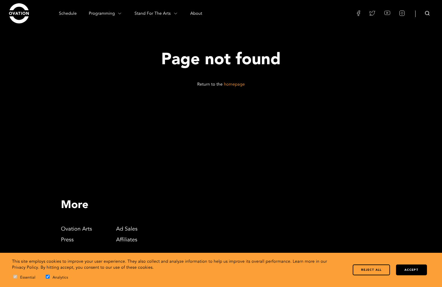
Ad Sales (126, 229)
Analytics (60, 278)
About (196, 14)
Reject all (371, 270)
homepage (234, 85)
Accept (411, 270)
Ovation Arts (76, 229)
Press (67, 240)
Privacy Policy (25, 268)
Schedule (68, 14)
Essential (27, 278)
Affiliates (126, 240)
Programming (102, 14)
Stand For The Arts (153, 14)
